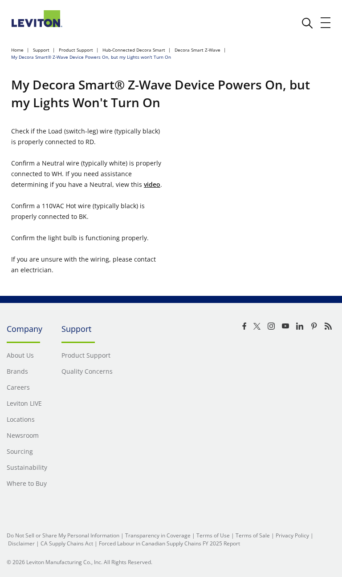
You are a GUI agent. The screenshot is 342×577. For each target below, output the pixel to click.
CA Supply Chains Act (67, 543)
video (152, 184)
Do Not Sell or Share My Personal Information (63, 535)
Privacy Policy (292, 535)
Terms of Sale (253, 535)
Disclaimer (21, 543)
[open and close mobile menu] (326, 22)
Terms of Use (213, 535)
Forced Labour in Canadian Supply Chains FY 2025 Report (169, 543)
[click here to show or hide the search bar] (307, 23)
